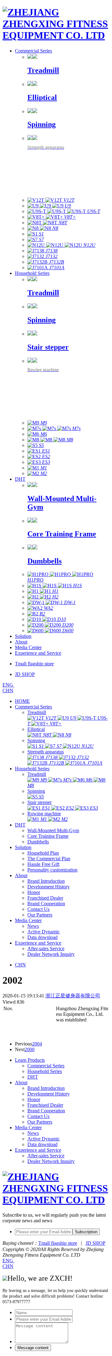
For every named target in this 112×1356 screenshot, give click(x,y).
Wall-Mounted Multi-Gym (53, 830)
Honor (33, 892)
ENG (8, 685)
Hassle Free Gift (43, 864)
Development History (48, 886)
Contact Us (38, 909)
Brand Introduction (46, 881)
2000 (30, 1049)
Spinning (36, 740)
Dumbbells (38, 841)
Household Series (32, 273)
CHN (7, 690)
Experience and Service (38, 653)
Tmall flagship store (57, 1243)
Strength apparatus (45, 751)
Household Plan (43, 853)
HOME (22, 701)
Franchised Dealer (45, 898)
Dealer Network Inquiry (51, 954)
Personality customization (52, 869)
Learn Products (30, 1060)
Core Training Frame (47, 836)
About (21, 641)
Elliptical (36, 729)
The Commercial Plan (48, 858)
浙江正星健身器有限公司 (72, 995)
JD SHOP (95, 1243)
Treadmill (36, 712)
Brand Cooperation (46, 903)
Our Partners (39, 914)
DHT (20, 479)
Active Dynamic (43, 931)
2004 (37, 1043)
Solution (23, 636)
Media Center (28, 647)
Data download (42, 937)
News (33, 926)
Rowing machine (44, 813)
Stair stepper (39, 802)
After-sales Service (45, 948)
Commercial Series (33, 50)
